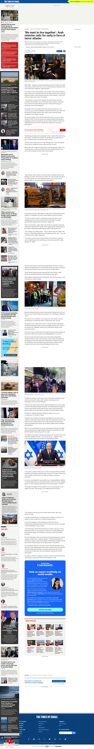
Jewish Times (20, 723)
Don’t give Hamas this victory (8, 539)
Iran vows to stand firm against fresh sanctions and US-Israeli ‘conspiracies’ (13, 115)
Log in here (62, 683)
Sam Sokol (8, 176)
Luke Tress (28, 50)
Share (60, 51)
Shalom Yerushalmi (4, 568)
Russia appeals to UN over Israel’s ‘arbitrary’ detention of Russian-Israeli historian (31, 650)
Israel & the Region (32, 675)
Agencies (3, 94)
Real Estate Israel (22, 729)
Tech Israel (20, 727)
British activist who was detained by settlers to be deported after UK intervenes (12, 230)
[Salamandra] (58, 746)
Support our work (45, 610)
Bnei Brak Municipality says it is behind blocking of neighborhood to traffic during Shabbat (13, 450)
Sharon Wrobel (9, 494)
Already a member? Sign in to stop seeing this (45, 612)
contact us (41, 731)
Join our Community (75, 1)
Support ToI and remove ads (87, 1)
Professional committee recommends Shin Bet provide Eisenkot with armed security (9, 315)
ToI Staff (8, 94)
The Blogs (20, 731)
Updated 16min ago (9, 22)
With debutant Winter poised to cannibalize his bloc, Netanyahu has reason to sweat (12, 190)
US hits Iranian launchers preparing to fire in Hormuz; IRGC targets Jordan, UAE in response (40, 650)
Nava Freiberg (8, 134)
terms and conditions (43, 721)
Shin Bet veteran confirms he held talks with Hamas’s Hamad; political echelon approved (49, 649)
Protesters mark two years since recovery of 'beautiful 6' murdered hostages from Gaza (9, 60)
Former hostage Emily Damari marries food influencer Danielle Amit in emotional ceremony (31, 634)
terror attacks (44, 675)
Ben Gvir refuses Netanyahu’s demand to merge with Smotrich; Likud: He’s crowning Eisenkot (13, 182)
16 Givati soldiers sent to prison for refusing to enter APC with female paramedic (9, 395)
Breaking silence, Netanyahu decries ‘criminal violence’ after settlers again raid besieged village (50, 634)
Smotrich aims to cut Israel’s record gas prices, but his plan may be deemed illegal (9, 664)
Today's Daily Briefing (9, 342)
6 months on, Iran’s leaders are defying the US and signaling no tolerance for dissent (13, 123)
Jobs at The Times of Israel (44, 729)
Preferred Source (50, 47)
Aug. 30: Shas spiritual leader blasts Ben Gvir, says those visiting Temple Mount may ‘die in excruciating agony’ (13, 440)
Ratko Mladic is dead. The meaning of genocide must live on (9, 589)
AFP (10, 286)
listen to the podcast (11, 355)
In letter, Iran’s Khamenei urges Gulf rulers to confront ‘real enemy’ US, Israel (13, 107)
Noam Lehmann (11, 253)
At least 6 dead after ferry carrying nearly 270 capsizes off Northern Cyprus (13, 719)
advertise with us (42, 727)
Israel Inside (20, 725)
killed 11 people (54, 117)
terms (61, 132)
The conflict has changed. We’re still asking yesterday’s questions (9, 607)
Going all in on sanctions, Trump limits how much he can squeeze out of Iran (12, 131)
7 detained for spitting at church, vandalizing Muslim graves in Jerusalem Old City (13, 249)
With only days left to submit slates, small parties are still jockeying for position (12, 173)
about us (40, 725)
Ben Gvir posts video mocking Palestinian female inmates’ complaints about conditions (9, 281)
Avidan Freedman (4, 537)
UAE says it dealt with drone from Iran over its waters (9, 66)
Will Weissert (10, 633)
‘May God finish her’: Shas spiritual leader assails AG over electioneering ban (8, 422)
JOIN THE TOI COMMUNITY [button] (59, 681)
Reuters (10, 731)
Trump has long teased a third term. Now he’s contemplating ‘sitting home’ (9, 628)
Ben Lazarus (3, 552)
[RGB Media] (48, 746)
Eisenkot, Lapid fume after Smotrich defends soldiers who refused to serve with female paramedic (9, 53)
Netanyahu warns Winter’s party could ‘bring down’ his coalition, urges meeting (9, 157)
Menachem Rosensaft (5, 587)
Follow (33, 50)
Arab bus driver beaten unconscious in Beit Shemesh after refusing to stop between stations (9, 473)
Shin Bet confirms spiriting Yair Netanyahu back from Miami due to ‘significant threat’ (59, 633)
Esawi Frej (39, 675)
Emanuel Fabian (11, 243)
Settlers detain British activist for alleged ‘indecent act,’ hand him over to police (40, 633)
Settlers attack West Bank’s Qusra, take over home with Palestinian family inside (13, 258)
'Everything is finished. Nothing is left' (8, 699)
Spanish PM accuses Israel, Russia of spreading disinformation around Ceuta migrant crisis (9, 28)
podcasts (20, 733)
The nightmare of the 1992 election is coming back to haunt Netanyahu (9, 572)
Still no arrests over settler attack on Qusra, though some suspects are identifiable (9, 214)
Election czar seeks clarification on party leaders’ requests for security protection (13, 679)
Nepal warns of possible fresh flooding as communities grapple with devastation (9, 704)
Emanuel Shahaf (4, 604)
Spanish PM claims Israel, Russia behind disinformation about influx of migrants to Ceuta (9, 46)
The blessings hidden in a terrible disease (9, 555)
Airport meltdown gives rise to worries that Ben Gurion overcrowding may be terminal (59, 650)
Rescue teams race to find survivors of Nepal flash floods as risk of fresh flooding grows (13, 727)
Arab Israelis (50, 675)
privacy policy (41, 723)
